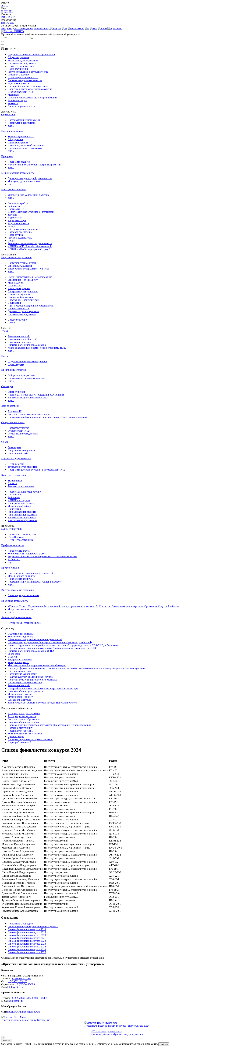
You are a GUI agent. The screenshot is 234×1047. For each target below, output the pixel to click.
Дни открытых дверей (20, 265)
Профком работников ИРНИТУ (25, 682)
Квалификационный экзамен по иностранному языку (37, 347)
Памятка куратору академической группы (30, 676)
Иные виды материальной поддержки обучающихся (36, 394)
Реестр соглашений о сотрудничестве (28, 71)
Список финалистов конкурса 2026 (27, 952)
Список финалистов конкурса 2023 (27, 943)
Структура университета (21, 66)
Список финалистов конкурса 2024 (27, 946)
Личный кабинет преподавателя (25, 691)
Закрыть (7, 1041)
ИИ (3, 17)
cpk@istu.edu (16, 1000)
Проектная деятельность (14, 600)
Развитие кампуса (17, 100)
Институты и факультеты (21, 122)
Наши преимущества (19, 288)
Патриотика (14, 494)
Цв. (12, 22)
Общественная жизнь (13, 422)
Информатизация (17, 220)
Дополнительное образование (24, 719)
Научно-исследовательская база (25, 148)
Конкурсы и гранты (18, 662)
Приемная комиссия (18, 308)
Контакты (13, 103)
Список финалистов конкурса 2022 (27, 940)
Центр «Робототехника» (21, 539)
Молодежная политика (13, 189)
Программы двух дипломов (23, 291)
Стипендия (7, 386)
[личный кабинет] (2, 41)
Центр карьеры (16, 464)
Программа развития (19, 161)
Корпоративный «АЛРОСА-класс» (27, 553)
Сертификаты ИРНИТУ (21, 91)
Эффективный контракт (21, 633)
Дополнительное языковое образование (29, 414)
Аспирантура (15, 285)
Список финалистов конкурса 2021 (27, 938)
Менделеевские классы (20, 609)
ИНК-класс (14, 559)
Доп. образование (11, 405)
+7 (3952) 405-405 (21, 998)
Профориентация (10, 567)
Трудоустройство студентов (23, 466)
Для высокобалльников (20, 297)
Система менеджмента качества (25, 80)
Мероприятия (15, 480)
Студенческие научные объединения (27, 361)
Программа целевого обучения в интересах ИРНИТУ (37, 469)
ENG (9, 28)
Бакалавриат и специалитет (23, 279)
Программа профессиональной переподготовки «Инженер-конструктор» (47, 417)
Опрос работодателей (19, 742)
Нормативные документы (22, 63)
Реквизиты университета (21, 106)
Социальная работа (18, 203)
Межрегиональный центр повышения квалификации (37, 665)
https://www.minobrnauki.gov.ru (23, 1011)
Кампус (12, 226)
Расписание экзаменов (20, 342)
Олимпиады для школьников (23, 595)
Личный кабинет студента (22, 511)
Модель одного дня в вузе (22, 576)
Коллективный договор (20, 636)
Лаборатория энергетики (21, 375)
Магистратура (15, 282)
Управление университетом (23, 60)
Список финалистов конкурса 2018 (27, 929)
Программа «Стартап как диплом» (26, 378)
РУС (3, 28)
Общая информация (18, 57)
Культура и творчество (13, 475)
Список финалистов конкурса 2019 (27, 932)
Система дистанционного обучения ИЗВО (31, 651)
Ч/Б (7, 22)
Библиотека (14, 206)
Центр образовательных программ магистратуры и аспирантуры (43, 688)
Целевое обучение (17, 319)
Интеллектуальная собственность (26, 145)
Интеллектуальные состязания (17, 590)
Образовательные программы (24, 120)
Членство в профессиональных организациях (32, 97)
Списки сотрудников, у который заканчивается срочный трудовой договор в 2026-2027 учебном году (63, 645)
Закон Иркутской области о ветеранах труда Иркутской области (42, 702)
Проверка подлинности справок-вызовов (30, 739)
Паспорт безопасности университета (28, 86)
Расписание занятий (19, 336)
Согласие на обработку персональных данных (33, 926)
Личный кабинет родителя (22, 514)
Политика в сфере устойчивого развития (30, 89)
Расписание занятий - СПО (22, 339)
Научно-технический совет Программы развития (34, 164)
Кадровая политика (18, 83)
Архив (11, 322)
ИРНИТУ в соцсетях (19, 500)
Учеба (4, 330)
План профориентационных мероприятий (30, 305)
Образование (8, 114)
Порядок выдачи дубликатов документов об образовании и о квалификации (49, 725)
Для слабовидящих (23, 28)
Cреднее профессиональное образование (30, 277)
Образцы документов (19, 671)
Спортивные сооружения (21, 450)
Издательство (15, 217)
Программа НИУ (17, 209)
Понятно (164, 1044)
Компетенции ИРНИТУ (21, 136)
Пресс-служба (15, 234)
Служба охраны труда (19, 699)
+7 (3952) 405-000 (21, 978)
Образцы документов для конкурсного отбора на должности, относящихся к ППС (52, 648)
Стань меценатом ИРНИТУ (23, 77)
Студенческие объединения (23, 433)
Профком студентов (18, 427)
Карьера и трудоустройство (16, 458)
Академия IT (14, 411)
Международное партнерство (24, 181)
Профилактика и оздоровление (24, 491)
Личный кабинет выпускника (24, 722)
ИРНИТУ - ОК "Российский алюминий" (30, 246)
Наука (4, 356)
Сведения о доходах (18, 74)
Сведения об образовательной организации (31, 54)
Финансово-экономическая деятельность (30, 243)
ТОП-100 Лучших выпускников (25, 733)
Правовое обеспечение (20, 232)
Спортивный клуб (18, 453)
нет (3, 22)
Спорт (11, 240)
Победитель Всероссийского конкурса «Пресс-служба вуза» (117, 1025)
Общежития (14, 302)
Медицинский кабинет (20, 506)
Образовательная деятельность (24, 229)
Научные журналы (18, 142)
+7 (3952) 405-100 (17, 981)
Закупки (12, 214)
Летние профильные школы (16, 617)
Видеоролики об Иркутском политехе (28, 268)
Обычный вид (42, 28)
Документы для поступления (23, 311)
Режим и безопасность (20, 237)
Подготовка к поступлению (16, 257)
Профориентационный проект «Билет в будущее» (35, 581)
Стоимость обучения (19, 294)
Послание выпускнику (20, 727)
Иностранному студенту (21, 503)
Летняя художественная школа (24, 622)
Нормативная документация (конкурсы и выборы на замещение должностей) (50, 642)
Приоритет (7, 156)
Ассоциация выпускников (22, 716)
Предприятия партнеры (20, 730)
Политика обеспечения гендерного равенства (32, 679)
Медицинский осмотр (20, 694)
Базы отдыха (14, 447)
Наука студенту (16, 364)
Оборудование (15, 139)
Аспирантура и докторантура (24, 713)
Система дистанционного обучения (27, 345)
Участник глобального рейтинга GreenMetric (25, 1020)
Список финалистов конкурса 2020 (27, 935)
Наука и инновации (12, 131)
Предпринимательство (13, 369)
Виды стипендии (17, 391)
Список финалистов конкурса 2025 (27, 949)
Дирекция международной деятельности (30, 178)
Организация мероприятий (22, 674)
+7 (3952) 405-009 (25, 984)
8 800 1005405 (39, 998)
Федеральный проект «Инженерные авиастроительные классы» (42, 556)
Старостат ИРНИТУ (19, 430)
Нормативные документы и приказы (28, 397)
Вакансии (13, 656)
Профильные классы (12, 545)
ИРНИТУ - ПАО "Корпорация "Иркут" (29, 249)
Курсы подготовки (11, 528)
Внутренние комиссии (20, 659)
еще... (11, 125)
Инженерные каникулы (20, 578)
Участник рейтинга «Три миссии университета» (117, 1034)
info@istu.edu (16, 987)
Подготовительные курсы (22, 263)
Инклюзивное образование (22, 520)
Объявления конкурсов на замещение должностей (35, 639)
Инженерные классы (19, 550)
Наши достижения (18, 68)
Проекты (12, 483)
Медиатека (13, 94)
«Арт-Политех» (16, 537)
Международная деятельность (17, 173)
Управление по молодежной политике (28, 195)
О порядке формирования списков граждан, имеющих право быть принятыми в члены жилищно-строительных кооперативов (76, 668)
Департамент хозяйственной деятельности (31, 211)
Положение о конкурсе (20, 923)
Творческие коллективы (21, 486)
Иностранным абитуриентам (23, 300)
